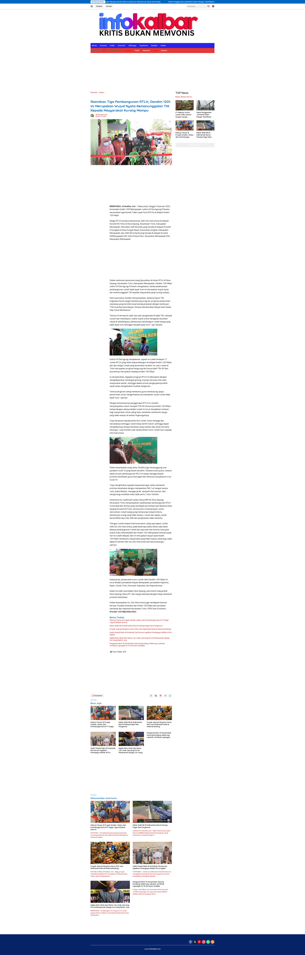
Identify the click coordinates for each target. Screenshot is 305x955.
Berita (94, 45)
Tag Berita (143, 45)
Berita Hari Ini (97, 50)
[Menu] (92, 6)
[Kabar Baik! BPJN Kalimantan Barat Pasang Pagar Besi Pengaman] (131, 713)
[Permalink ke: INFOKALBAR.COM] (92, 115)
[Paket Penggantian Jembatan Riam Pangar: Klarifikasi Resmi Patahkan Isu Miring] (205, 105)
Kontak (109, 6)
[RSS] (212, 942)
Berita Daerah (115, 50)
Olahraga (132, 45)
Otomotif (121, 45)
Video (155, 50)
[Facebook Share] (151, 695)
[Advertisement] (152, 72)
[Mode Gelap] (213, 6)
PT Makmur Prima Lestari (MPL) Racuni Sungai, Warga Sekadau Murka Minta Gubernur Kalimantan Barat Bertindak (184, 115)
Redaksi (99, 6)
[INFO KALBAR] (146, 26)
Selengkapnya (194, 145)
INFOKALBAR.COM (101, 115)
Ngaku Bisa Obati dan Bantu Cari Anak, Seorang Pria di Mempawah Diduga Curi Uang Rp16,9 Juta (140, 639)
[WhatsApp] (208, 942)
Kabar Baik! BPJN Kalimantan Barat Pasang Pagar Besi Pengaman (136, 626)
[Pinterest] (199, 942)
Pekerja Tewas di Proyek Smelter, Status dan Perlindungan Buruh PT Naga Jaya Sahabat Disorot (139, 621)
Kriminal (103, 45)
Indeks (163, 45)
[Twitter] (195, 942)
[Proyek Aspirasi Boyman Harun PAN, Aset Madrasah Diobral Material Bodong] (159, 713)
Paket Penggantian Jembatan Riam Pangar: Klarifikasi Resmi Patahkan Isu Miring (152, 2)
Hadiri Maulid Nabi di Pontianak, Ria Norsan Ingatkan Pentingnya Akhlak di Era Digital (141, 633)
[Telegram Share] (165, 695)
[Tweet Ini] (156, 695)
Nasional (146, 50)
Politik (112, 45)
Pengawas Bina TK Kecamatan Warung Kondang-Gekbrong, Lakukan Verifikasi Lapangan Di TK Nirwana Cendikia (137, 644)
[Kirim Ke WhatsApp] (170, 695)
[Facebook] (190, 942)
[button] (208, 6)
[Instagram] (204, 942)
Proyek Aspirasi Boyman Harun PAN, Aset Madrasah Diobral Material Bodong (140, 629)
